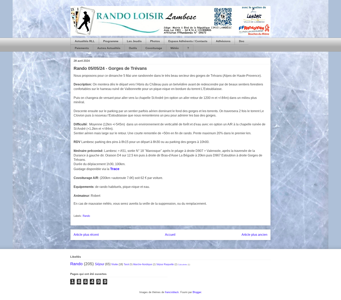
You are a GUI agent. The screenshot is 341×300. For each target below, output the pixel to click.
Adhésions (223, 41)
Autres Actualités (108, 48)
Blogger (197, 292)
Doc (241, 41)
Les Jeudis (134, 41)
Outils (133, 48)
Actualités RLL (85, 41)
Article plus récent (86, 234)
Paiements (82, 48)
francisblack (172, 292)
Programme (110, 41)
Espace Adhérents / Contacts (187, 41)
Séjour (99, 264)
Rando (86, 215)
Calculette (182, 264)
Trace (114, 169)
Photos (155, 41)
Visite (114, 264)
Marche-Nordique (142, 264)
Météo (174, 48)
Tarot (126, 264)
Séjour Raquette (165, 264)
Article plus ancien (254, 234)
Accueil (170, 234)
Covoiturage (153, 48)
